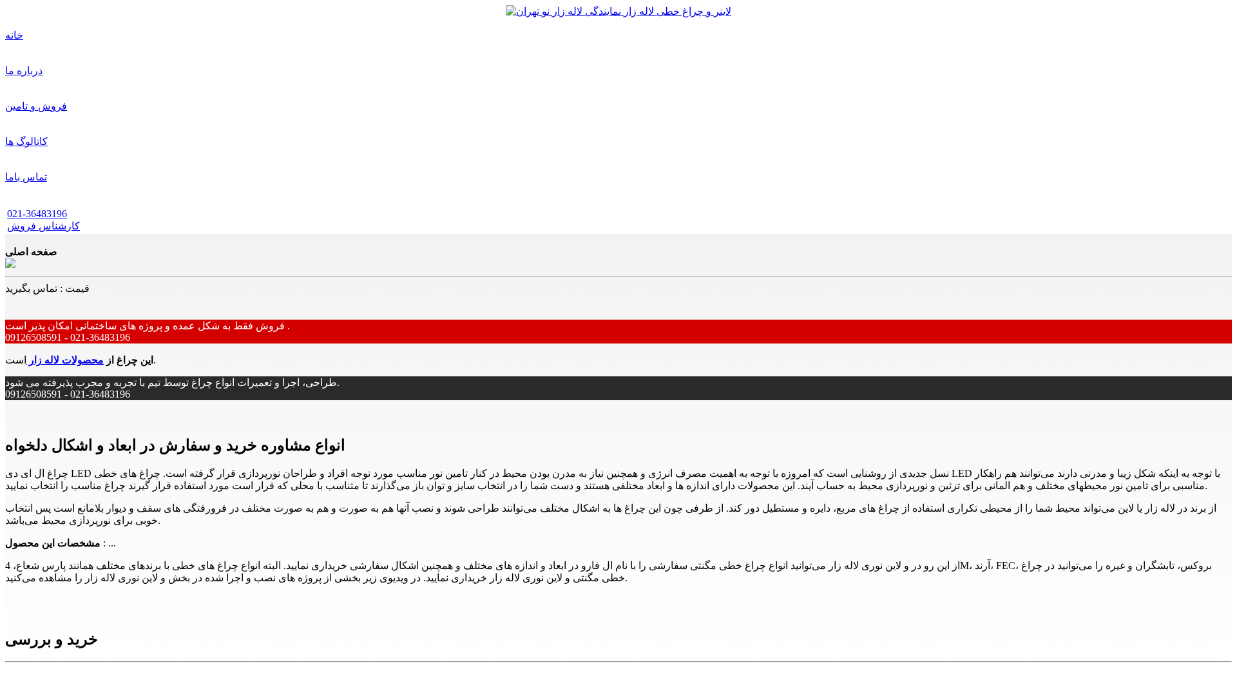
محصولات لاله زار (65, 359)
